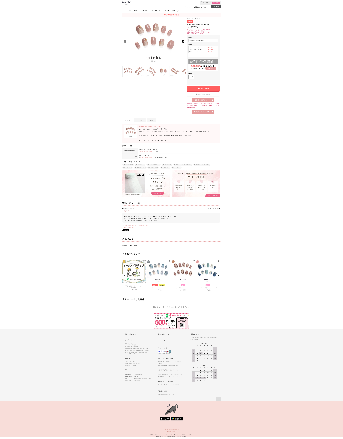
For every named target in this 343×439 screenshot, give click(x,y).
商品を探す (133, 11)
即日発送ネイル (129, 164)
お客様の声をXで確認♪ (128, 227)
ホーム (124, 11)
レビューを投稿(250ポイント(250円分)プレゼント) (136, 225)
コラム (167, 11)
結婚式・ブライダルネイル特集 (183, 164)
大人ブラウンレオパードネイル (183, 288)
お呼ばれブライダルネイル (202, 164)
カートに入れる (204, 89)
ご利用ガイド (156, 11)
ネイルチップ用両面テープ (146, 151)
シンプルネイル (154, 167)
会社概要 (151, 434)
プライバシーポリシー (176, 434)
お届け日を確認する (200, 100)
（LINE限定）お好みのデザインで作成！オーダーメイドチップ (134, 286)
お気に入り (145, 11)
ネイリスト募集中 (166, 434)
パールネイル (166, 167)
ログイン (203, 7)
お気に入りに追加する (204, 94)
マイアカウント (187, 7)
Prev (124, 276)
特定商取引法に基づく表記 (188, 434)
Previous (125, 41)
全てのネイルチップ (196, 18)
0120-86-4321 (207, 2)
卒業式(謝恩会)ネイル (154, 164)
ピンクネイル (128, 167)
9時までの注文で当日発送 (171, 15)
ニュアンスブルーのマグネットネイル (158, 288)
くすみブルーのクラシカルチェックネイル (207, 288)
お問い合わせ (176, 11)
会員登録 (196, 7)
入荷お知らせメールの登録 (202, 111)
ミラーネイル (177, 167)
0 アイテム (216, 6)
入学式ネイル (168, 164)
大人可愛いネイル (141, 167)
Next (183, 41)
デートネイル (141, 164)
